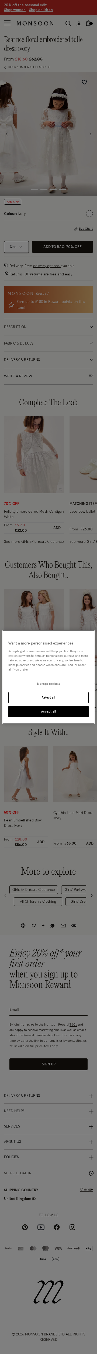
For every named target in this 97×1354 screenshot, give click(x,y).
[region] (48, 677)
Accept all (48, 711)
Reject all (48, 697)
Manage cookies (48, 683)
